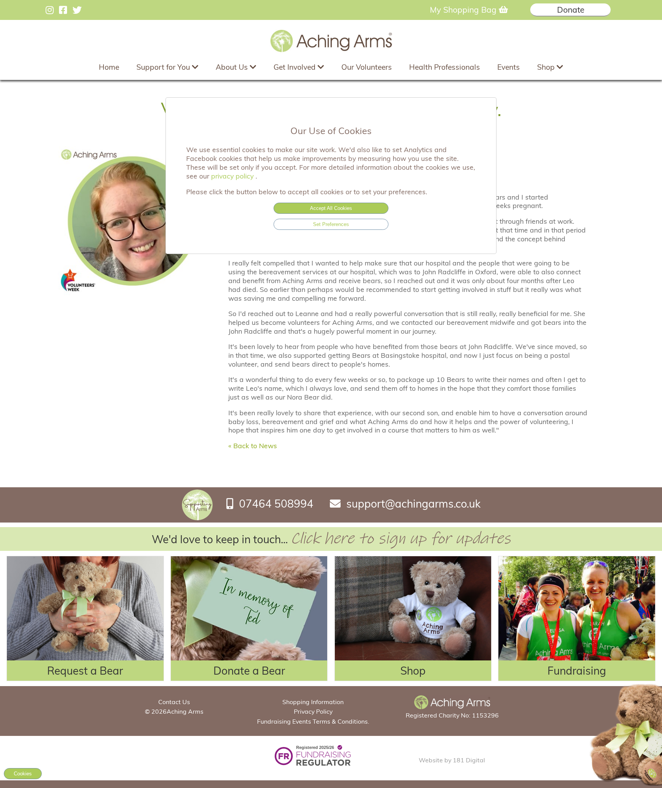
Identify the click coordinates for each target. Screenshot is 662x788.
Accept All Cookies (331, 208)
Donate (571, 10)
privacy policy (233, 176)
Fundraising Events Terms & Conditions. (313, 721)
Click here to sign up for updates (400, 539)
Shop (547, 67)
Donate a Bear (249, 670)
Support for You (164, 67)
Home (109, 67)
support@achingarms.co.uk (413, 503)
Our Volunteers (366, 67)
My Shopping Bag (464, 10)
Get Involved (296, 67)
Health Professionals (444, 67)
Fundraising (576, 670)
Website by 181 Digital (452, 760)
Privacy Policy (313, 711)
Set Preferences (331, 224)
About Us (233, 67)
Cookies (23, 774)
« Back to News (252, 445)
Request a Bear (85, 670)
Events (508, 67)
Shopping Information (313, 702)
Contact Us (174, 702)
